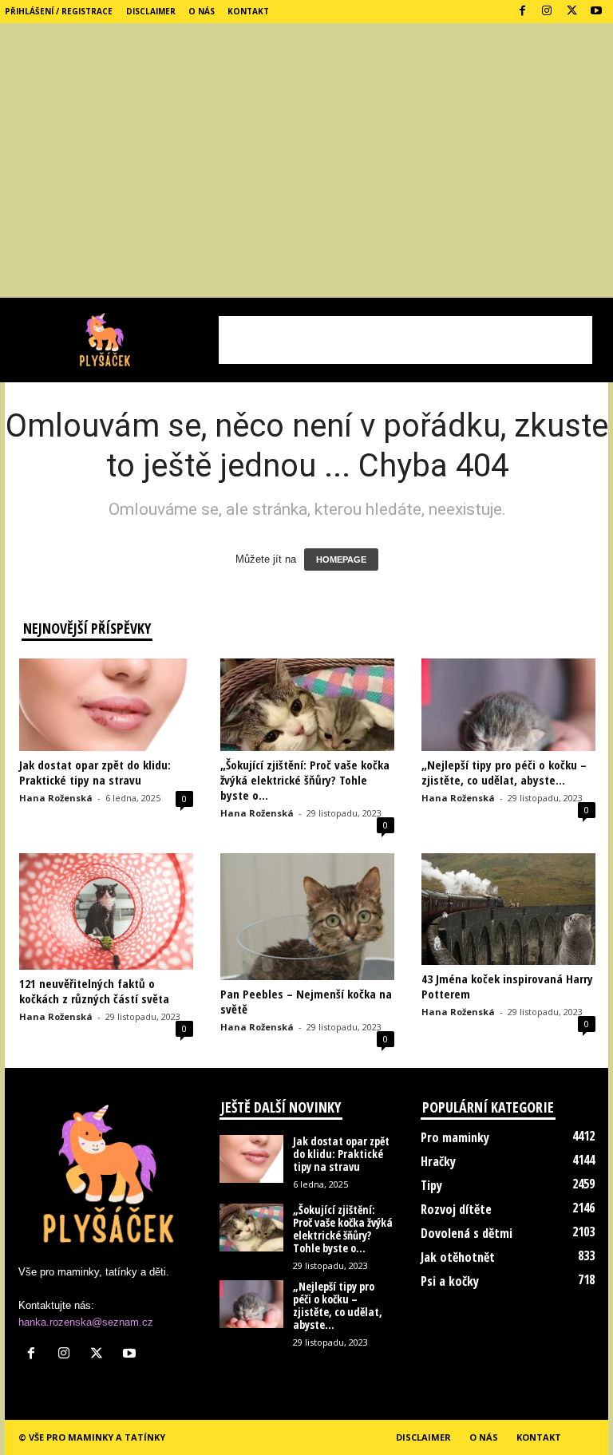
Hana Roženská (56, 798)
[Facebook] (522, 11)
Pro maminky (455, 1137)
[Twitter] (571, 11)
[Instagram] (546, 11)
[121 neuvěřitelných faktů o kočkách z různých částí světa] (106, 911)
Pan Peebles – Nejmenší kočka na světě (306, 1001)
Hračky (438, 1161)
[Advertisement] (306, 178)
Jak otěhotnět (458, 1257)
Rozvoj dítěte (456, 1209)
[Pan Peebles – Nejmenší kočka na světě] (307, 916)
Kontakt (248, 11)
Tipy (431, 1185)
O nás (201, 11)
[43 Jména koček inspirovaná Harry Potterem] (508, 909)
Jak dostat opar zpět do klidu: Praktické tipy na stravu (95, 772)
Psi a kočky (450, 1281)
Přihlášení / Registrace (59, 11)
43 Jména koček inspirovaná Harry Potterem (507, 986)
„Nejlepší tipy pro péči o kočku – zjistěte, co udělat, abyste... (504, 772)
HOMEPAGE (341, 559)
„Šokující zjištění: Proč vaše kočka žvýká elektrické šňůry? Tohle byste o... (305, 780)
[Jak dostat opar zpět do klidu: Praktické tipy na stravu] (106, 704)
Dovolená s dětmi (466, 1233)
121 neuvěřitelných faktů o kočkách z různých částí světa (94, 990)
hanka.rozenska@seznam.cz (85, 1322)
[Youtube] (596, 11)
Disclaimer (151, 11)
